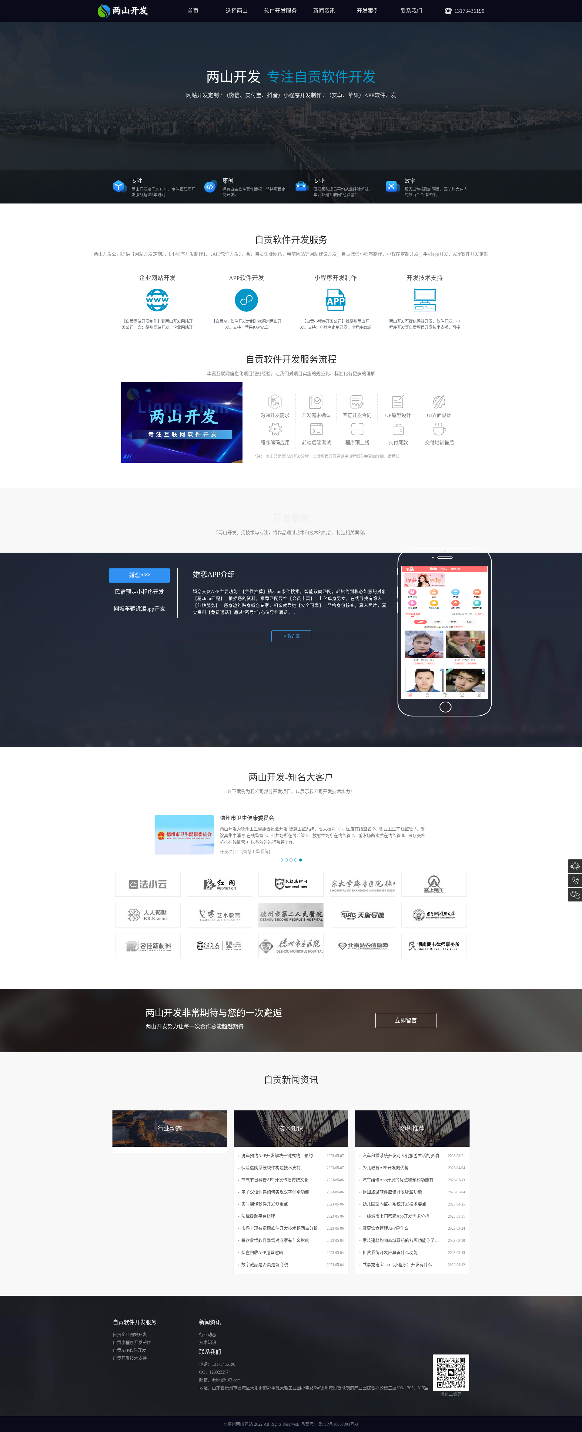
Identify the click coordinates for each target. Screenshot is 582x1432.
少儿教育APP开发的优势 (386, 1168)
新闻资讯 (324, 11)
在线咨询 (575, 866)
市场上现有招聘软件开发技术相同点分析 (279, 1228)
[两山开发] (123, 11)
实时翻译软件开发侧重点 (264, 1204)
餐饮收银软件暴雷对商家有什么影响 (275, 1240)
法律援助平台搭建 (258, 1216)
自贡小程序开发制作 (132, 1342)
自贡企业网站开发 (130, 1334)
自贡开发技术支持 (130, 1358)
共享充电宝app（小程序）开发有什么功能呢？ (406, 1264)
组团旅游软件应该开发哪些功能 (392, 1192)
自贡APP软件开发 (129, 1350)
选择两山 (237, 11)
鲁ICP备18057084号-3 (338, 1424)
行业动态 (207, 1334)
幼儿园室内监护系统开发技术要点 (394, 1204)
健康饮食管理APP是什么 (386, 1228)
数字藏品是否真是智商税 (264, 1264)
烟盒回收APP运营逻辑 (262, 1252)
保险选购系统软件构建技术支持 (271, 1168)
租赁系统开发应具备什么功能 (390, 1252)
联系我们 (411, 11)
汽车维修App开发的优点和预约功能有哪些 (402, 1180)
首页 (193, 11)
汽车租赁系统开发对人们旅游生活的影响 (401, 1155)
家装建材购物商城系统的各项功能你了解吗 (403, 1240)
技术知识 (207, 1342)
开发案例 (368, 11)
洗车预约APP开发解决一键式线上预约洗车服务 (285, 1155)
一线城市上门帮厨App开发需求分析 (396, 1216)
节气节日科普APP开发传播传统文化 (275, 1180)
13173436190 (575, 880)
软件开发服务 (280, 11)
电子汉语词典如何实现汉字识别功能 (275, 1192)
